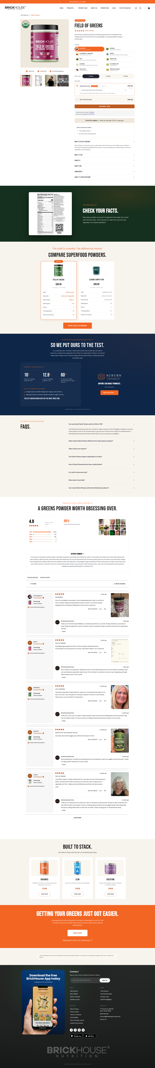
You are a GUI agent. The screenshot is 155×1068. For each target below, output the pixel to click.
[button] (105, 89)
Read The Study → (109, 393)
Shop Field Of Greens (77, 325)
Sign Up (104, 980)
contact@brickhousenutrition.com (110, 1016)
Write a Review (121, 584)
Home (61, 8)
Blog (114, 8)
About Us (94, 8)
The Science (104, 991)
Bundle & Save (75, 999)
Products (70, 8)
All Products (24, 15)
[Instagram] (79, 1030)
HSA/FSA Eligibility (106, 999)
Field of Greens (35, 15)
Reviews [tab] (33, 578)
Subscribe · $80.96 (104, 106)
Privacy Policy (74, 1012)
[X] (75, 1030)
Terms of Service (75, 1015)
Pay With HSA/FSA (125, 8)
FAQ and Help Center (77, 1020)
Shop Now (44, 894)
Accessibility (74, 1017)
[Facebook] (71, 1030)
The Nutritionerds (106, 994)
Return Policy (74, 1009)
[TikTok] (83, 1030)
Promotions (105, 8)
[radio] (89, 49)
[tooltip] (83, 554)
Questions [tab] (45, 578)
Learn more (120, 120)
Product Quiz (82, 8)
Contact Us (103, 1019)
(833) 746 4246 (104, 1014)
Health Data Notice (76, 1023)
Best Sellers (74, 994)
